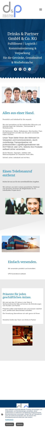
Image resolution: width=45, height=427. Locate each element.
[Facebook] (15, 69)
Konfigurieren (9, 419)
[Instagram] (20, 69)
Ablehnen (20, 424)
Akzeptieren (9, 424)
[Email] (24, 69)
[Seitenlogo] (12, 9)
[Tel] (29, 69)
